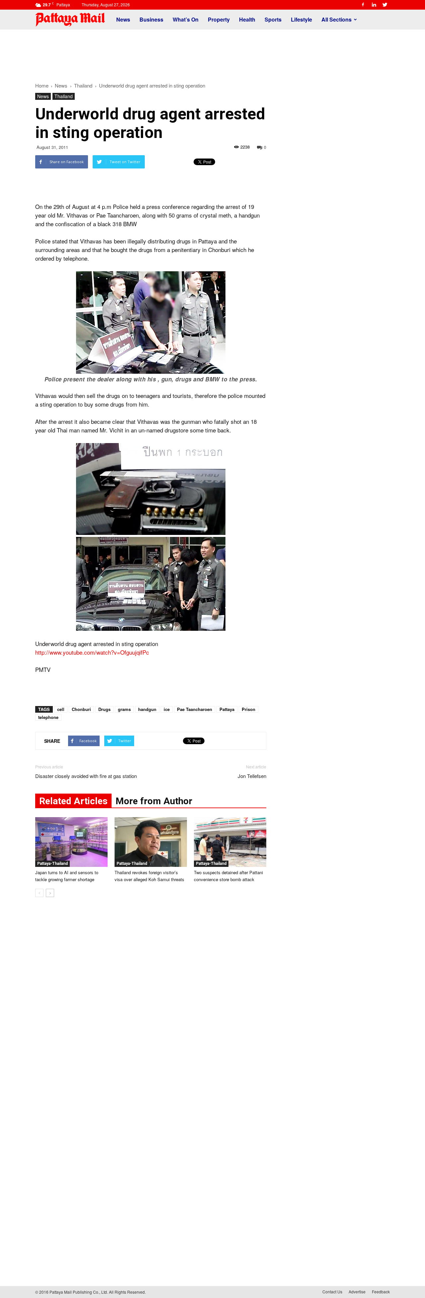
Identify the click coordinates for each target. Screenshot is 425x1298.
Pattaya (226, 709)
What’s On (186, 19)
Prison (248, 709)
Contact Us (332, 1291)
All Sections (336, 19)
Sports (273, 19)
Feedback (381, 1291)
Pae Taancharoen (194, 709)
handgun (147, 709)
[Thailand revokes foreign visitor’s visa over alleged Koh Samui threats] (151, 842)
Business (151, 19)
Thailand (63, 96)
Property (219, 19)
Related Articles (73, 801)
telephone (48, 717)
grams (124, 709)
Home (41, 85)
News (123, 19)
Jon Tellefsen (252, 775)
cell (60, 709)
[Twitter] (385, 4)
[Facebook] (363, 4)
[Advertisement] (212, 52)
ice (167, 709)
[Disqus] (150, 1003)
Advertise (357, 1291)
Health (247, 19)
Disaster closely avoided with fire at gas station (86, 775)
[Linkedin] (374, 4)
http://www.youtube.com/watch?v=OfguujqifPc (92, 652)
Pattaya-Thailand (52, 863)
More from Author (154, 801)
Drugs (104, 709)
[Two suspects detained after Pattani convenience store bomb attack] (230, 842)
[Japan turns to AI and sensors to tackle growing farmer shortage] (71, 842)
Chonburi (81, 709)
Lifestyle (301, 19)
